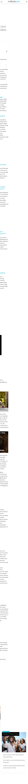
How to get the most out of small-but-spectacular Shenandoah (14, 761)
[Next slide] (6, 51)
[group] (5, 64)
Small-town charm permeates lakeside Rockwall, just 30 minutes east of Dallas (13, 766)
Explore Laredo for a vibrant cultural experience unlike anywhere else (13, 756)
